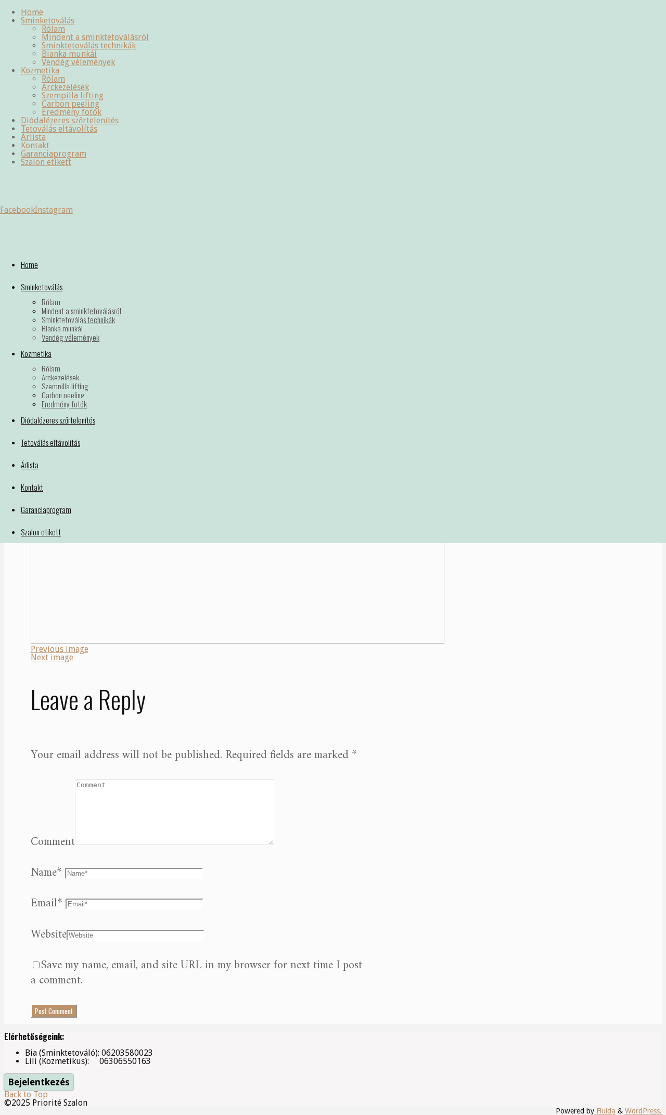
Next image (52, 657)
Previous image (59, 649)
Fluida (605, 1111)
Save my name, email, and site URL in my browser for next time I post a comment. (196, 973)
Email (46, 903)
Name (46, 873)
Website (49, 935)
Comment (53, 842)
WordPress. (643, 1111)
